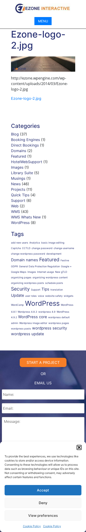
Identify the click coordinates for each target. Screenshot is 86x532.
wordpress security (49, 328)
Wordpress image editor (33, 323)
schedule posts (54, 283)
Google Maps (18, 271)
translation (56, 289)
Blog (15, 134)
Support (18, 200)
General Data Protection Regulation (39, 266)
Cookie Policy (32, 526)
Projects (18, 189)
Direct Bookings (25, 145)
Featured (18, 156)
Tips (45, 289)
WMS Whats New (26, 217)
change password (42, 248)
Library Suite (22, 172)
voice (41, 295)
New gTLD (61, 271)
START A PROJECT (43, 362)
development (53, 253)
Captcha (16, 248)
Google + (66, 266)
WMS (15, 211)
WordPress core (32, 316)
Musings (18, 178)
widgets (68, 295)
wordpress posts (21, 328)
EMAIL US (43, 383)
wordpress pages (58, 323)
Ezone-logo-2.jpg (26, 98)
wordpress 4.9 (46, 311)
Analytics (34, 242)
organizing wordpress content (50, 277)
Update (17, 295)
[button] (79, 447)
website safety (54, 295)
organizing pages (21, 277)
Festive (65, 260)
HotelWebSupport (26, 161)
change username (64, 248)
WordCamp (17, 304)
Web (15, 206)
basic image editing (52, 242)
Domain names (24, 260)
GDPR (14, 266)
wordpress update (27, 334)
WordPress (20, 222)
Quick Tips (20, 195)
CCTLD (26, 248)
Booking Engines (25, 139)
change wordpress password (28, 253)
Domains (18, 150)
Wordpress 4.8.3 (27, 311)
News (16, 184)
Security (20, 289)
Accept (43, 490)
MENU (43, 21)
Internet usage (45, 271)
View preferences (43, 515)
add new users (19, 242)
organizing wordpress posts (27, 283)
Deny (43, 503)
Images (17, 167)
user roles (31, 295)
